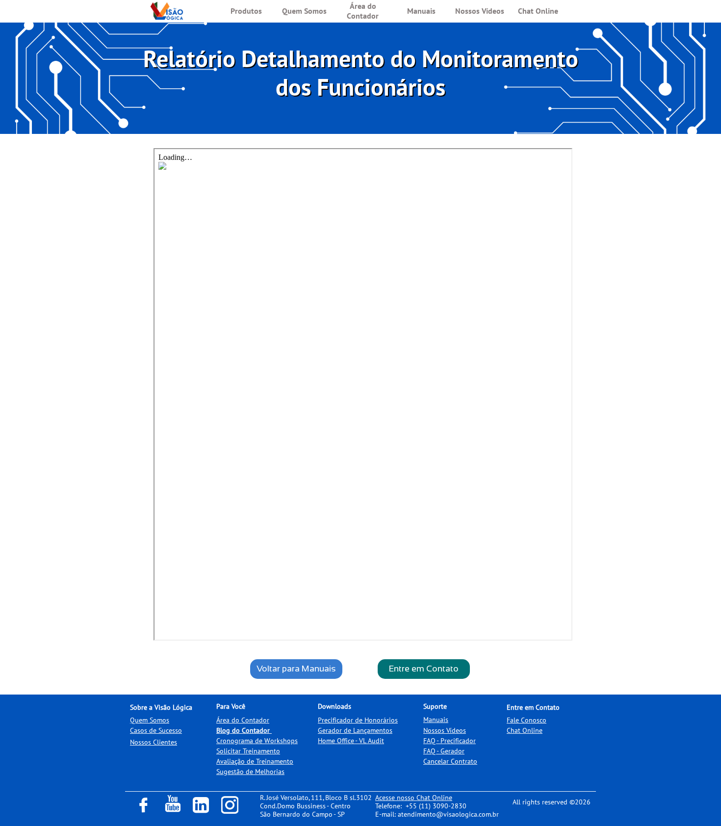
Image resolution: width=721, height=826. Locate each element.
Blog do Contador (243, 730)
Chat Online (524, 730)
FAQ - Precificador (449, 740)
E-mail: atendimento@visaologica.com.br (437, 814)
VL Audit (371, 740)
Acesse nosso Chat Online (413, 797)
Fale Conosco (526, 720)
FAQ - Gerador (443, 751)
